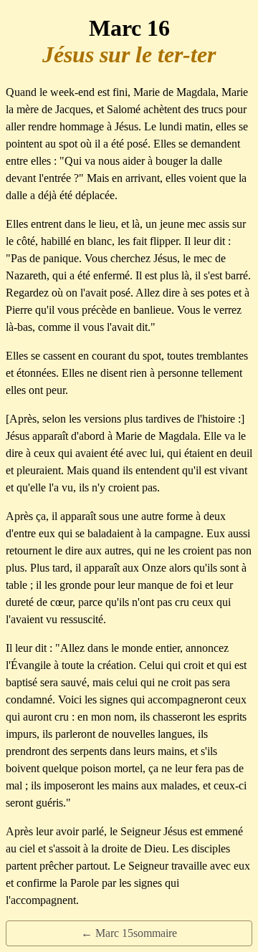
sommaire (155, 933)
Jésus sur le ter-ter (129, 54)
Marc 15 (114, 933)
